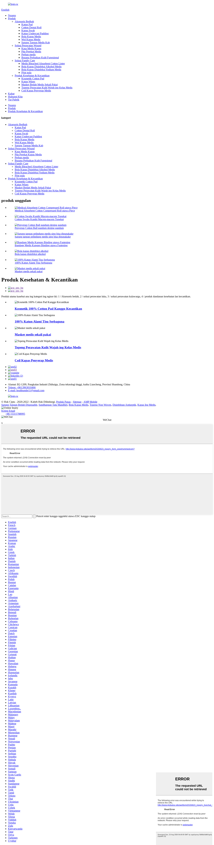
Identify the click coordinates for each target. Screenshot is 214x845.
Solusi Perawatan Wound (28, 45)
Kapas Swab (28, 30)
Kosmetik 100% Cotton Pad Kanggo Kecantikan (48, 308)
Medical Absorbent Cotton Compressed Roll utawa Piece (45, 210)
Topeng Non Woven (100, 404)
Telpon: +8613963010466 (22, 387)
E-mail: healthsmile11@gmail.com (26, 390)
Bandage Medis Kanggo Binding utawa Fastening (41, 245)
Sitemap (77, 401)
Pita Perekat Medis (31, 51)
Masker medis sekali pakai (28, 271)
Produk (12, 18)
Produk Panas (63, 401)
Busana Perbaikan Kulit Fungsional (40, 57)
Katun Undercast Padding (35, 33)
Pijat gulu (26, 72)
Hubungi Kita (15, 96)
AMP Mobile (90, 401)
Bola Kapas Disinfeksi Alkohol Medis (41, 66)
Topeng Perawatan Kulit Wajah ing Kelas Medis (46, 87)
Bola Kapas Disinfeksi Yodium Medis (41, 69)
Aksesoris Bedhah (24, 21)
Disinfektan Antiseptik (124, 404)
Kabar (11, 93)
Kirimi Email (8, 410)
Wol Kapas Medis (30, 39)
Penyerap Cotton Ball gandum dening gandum (39, 228)
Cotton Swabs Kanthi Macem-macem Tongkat (39, 219)
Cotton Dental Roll (31, 27)
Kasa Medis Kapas (31, 48)
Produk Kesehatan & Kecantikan (32, 75)
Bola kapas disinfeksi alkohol (30, 254)
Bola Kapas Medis (31, 36)
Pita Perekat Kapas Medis (28, 154)
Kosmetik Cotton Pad (32, 78)
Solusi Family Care (25, 60)
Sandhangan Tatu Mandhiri (53, 404)
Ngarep (12, 15)
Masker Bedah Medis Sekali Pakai (39, 84)
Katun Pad (27, 24)
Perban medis (28, 54)
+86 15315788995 (15, 413)
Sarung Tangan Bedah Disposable (19, 404)
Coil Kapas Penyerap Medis (36, 90)
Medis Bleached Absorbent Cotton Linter (43, 63)
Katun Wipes (28, 81)
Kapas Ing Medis (146, 404)
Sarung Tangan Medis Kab (35, 42)
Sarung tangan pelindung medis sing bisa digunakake (43, 236)
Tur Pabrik (13, 99)
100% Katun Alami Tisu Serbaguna (33, 262)
